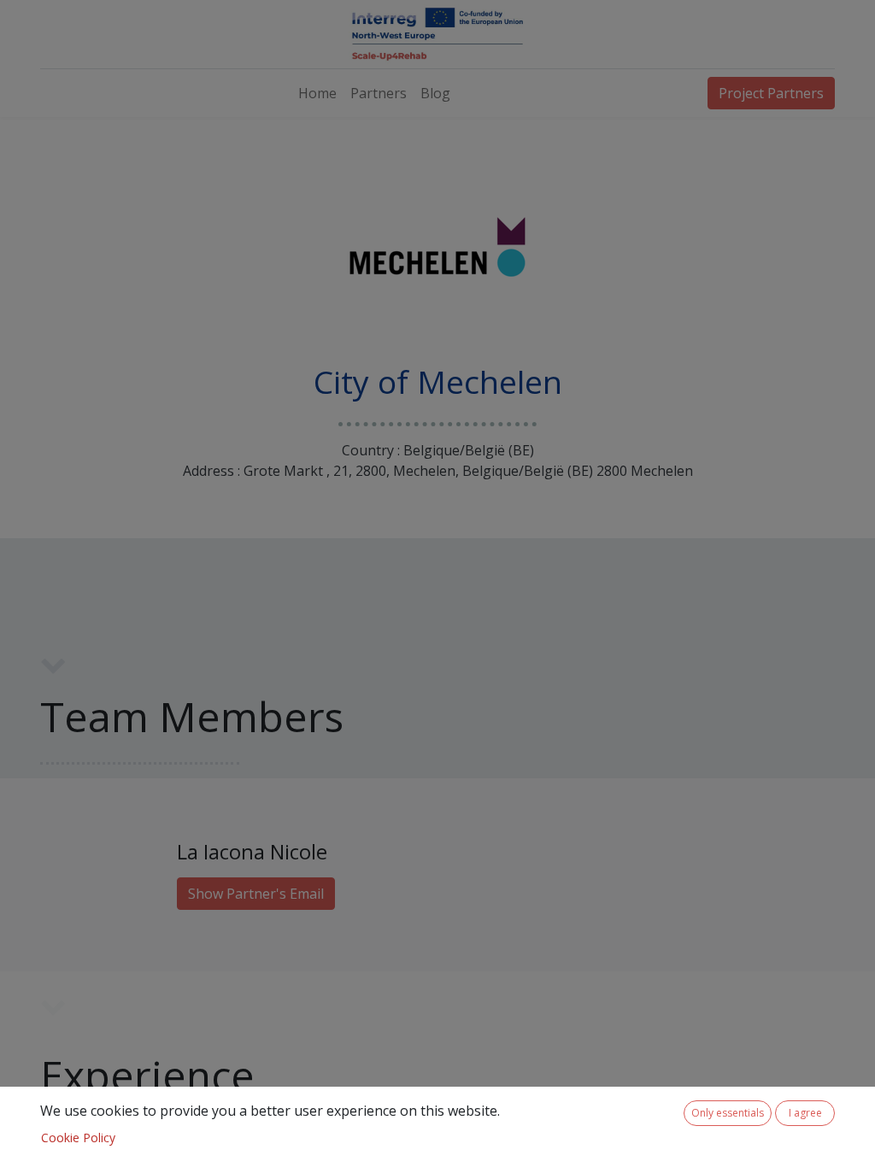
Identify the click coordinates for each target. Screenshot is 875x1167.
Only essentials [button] (727, 1112)
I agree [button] (805, 1112)
